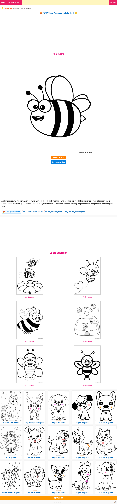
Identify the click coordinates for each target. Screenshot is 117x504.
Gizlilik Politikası (58, 503)
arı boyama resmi (35, 212)
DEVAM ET (58, 498)
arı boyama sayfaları (53, 212)
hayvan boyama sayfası (75, 212)
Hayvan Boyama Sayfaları (22, 8)
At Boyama (11, 457)
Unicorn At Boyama (11, 423)
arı (24, 212)
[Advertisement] (58, 33)
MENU (113, 2)
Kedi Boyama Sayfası (11, 492)
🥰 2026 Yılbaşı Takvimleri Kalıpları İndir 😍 (58, 13)
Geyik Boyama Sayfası (34, 423)
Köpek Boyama (34, 457)
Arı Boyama (29, 297)
